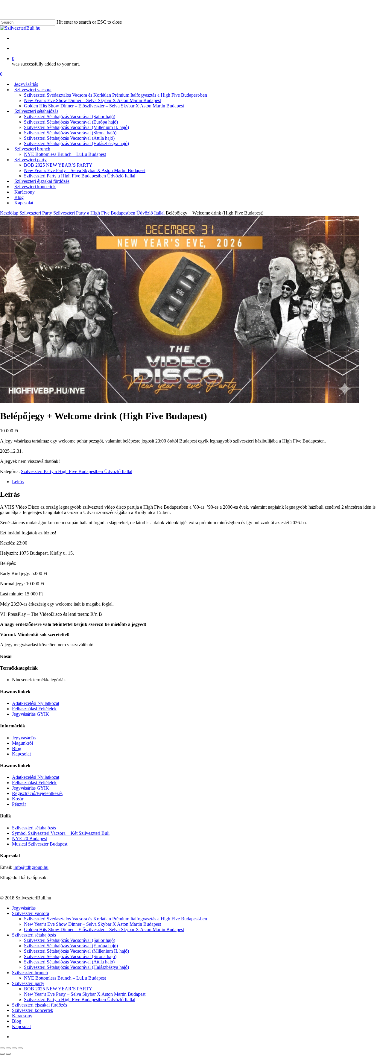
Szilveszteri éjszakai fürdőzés (39, 1004)
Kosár (17, 798)
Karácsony (22, 1015)
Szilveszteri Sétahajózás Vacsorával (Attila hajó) (69, 961)
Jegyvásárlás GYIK (30, 714)
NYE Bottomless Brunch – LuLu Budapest (65, 977)
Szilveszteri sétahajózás (34, 827)
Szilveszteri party (28, 983)
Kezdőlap (9, 212)
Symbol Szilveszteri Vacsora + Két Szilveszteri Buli (61, 833)
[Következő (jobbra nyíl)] (8, 1054)
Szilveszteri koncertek (32, 1010)
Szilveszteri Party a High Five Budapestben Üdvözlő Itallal (109, 212)
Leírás (18, 481)
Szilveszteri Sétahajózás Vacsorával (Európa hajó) (71, 945)
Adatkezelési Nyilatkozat (35, 703)
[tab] (197, 481)
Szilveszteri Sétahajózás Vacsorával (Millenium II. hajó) (76, 951)
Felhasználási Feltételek (34, 708)
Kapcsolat (21, 753)
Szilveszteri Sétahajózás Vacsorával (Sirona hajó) (70, 956)
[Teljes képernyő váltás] (14, 1048)
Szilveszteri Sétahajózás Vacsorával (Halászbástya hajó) (76, 967)
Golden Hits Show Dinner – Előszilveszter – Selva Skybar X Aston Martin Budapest (104, 929)
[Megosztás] (8, 1048)
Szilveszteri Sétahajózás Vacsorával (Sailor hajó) (69, 940)
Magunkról (22, 743)
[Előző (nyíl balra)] (2, 1054)
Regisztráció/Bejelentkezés (37, 793)
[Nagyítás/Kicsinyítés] (20, 1048)
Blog (16, 748)
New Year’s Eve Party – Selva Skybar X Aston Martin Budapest (84, 994)
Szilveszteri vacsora (30, 913)
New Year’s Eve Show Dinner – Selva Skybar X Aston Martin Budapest (92, 924)
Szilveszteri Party (35, 212)
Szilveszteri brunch (30, 972)
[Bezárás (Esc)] (2, 1048)
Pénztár (19, 804)
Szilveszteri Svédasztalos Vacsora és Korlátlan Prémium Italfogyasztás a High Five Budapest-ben (115, 918)
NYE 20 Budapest (29, 838)
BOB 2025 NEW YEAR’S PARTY (58, 988)
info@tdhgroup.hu (30, 867)
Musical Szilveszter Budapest (39, 843)
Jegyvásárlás (24, 737)
